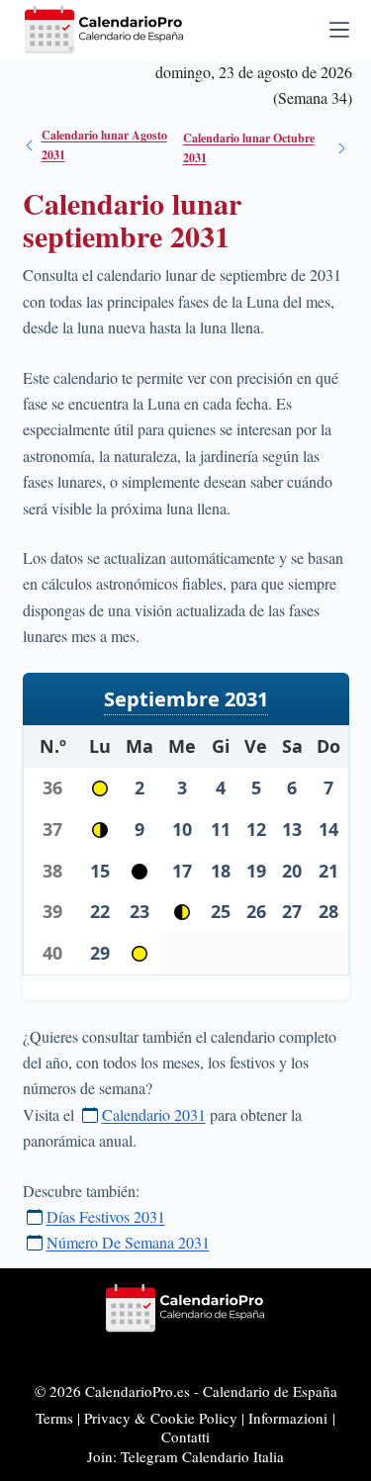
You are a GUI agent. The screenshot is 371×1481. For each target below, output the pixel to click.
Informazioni (287, 1418)
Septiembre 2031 (186, 699)
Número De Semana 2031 (128, 1242)
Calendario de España (270, 1391)
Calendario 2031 (154, 1114)
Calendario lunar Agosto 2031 (104, 145)
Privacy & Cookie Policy (160, 1418)
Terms (54, 1418)
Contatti (185, 1436)
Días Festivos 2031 (105, 1216)
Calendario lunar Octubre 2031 (249, 148)
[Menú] (339, 30)
